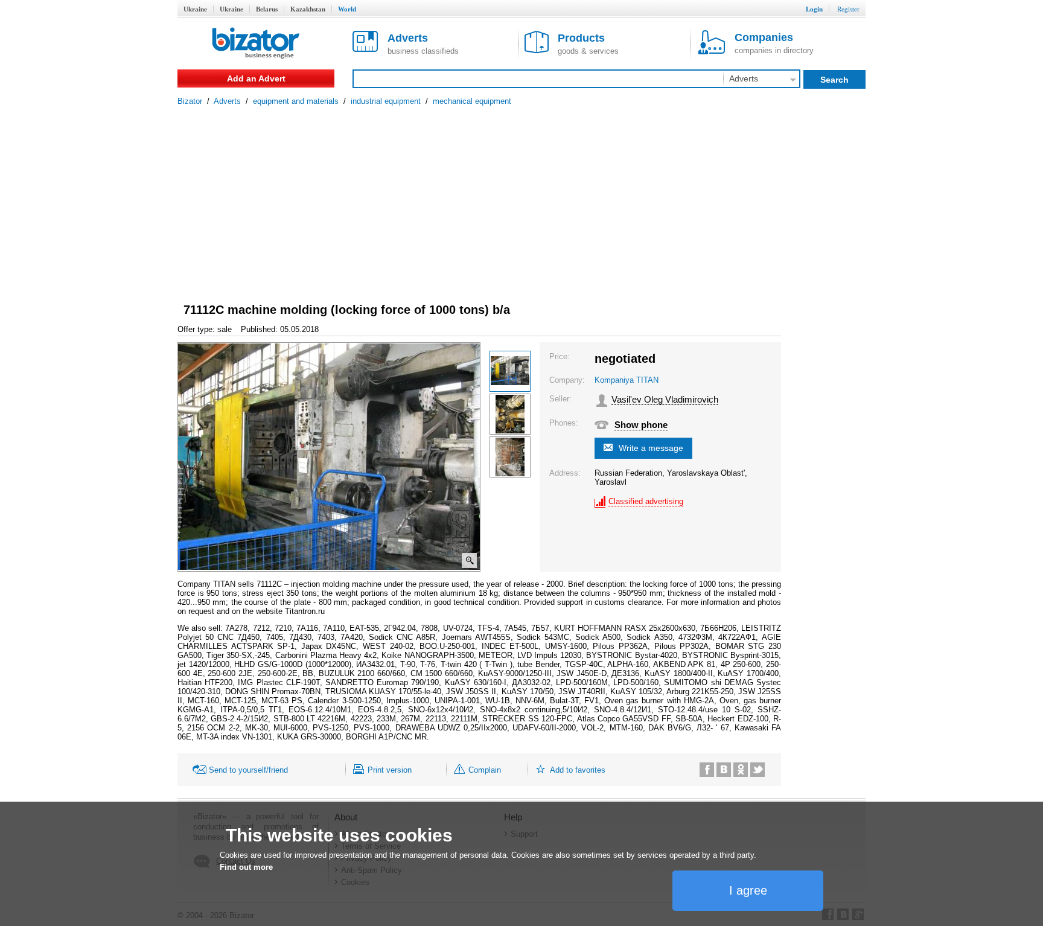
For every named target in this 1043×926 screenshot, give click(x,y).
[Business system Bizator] (255, 43)
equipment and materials (296, 101)
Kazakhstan (307, 9)
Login (814, 9)
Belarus (267, 9)
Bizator (189, 101)
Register (848, 9)
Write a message (651, 448)
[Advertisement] (521, 196)
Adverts (227, 101)
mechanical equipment (472, 101)
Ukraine (195, 9)
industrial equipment (386, 101)
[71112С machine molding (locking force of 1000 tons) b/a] (510, 371)
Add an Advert (256, 78)
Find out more (246, 867)
